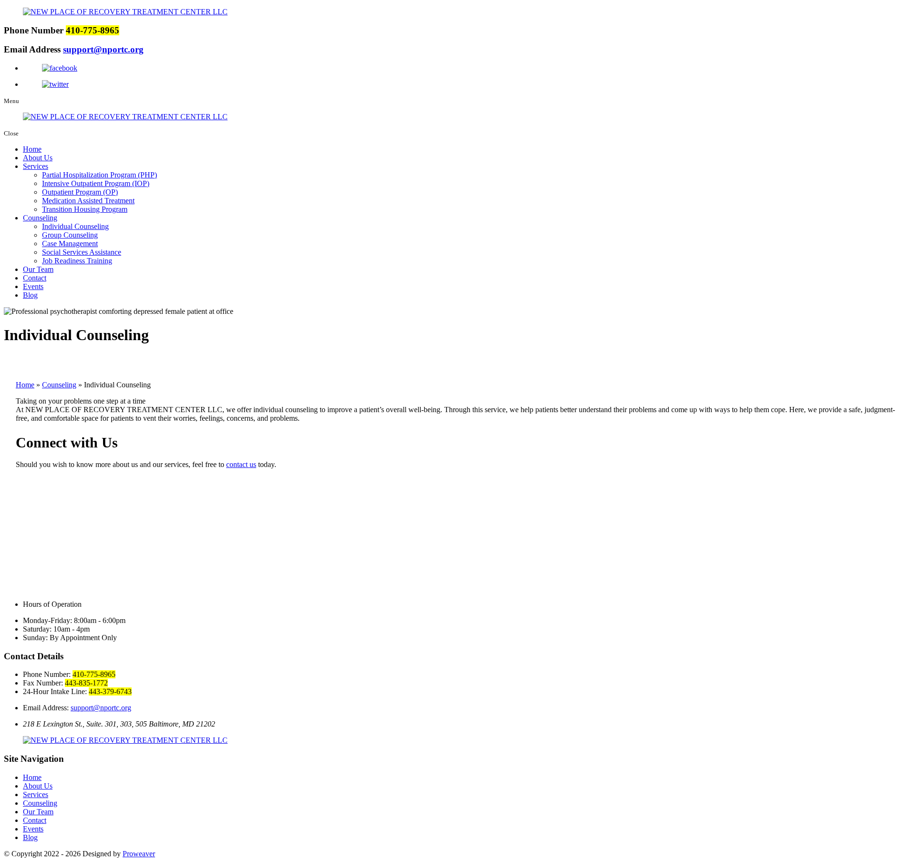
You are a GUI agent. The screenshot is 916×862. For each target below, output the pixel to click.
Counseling (40, 218)
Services (35, 166)
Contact (34, 278)
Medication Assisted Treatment (88, 201)
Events (33, 286)
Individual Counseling (75, 226)
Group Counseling (70, 235)
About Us (37, 158)
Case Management (70, 243)
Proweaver (139, 854)
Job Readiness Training (77, 261)
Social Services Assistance (81, 252)
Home (32, 149)
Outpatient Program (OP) (80, 192)
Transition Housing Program (84, 209)
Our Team (38, 269)
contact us (241, 464)
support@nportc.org (103, 49)
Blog (30, 295)
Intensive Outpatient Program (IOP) (95, 183)
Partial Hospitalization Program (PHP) (99, 175)
